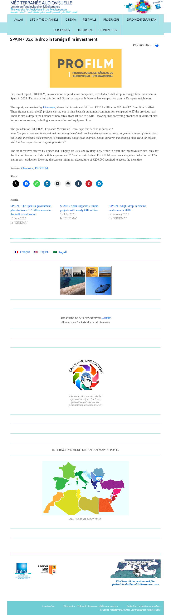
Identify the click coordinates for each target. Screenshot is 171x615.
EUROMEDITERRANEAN (141, 19)
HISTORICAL (85, 30)
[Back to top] (161, 605)
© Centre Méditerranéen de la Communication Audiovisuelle (130, 609)
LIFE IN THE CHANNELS (44, 19)
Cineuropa (49, 107)
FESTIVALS (89, 19)
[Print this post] (156, 45)
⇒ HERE (106, 318)
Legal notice (48, 606)
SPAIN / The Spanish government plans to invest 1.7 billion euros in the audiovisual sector (30, 210)
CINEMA (70, 19)
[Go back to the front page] (85, 7)
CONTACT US (108, 30)
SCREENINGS (62, 30)
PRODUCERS (111, 19)
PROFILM (41, 168)
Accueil (18, 19)
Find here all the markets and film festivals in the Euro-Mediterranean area (135, 583)
